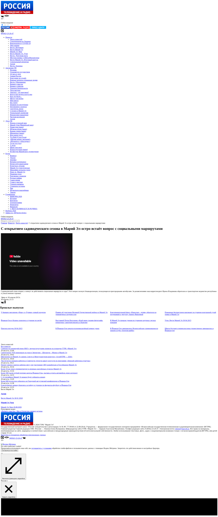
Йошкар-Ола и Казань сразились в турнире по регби (21, 320)
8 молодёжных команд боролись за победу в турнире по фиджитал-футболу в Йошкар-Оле (36, 385)
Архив (3, 394)
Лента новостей (22, 223)
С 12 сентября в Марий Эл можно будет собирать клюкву (23, 377)
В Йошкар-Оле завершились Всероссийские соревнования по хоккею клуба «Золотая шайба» (134, 329)
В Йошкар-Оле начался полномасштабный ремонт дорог (77, 328)
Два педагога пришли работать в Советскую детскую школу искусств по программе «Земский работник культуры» (45, 361)
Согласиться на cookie (9, 450)
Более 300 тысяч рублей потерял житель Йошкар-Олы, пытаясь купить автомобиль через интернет (39, 373)
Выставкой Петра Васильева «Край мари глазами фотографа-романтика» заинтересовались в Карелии (79, 321)
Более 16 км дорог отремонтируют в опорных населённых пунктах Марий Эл (31, 369)
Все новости (6, 346)
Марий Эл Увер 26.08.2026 (11, 407)
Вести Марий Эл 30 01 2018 (12, 398)
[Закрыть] (2, 453)
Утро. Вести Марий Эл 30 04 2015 (178, 320)
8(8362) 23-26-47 (7, 33)
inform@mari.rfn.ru (182, 429)
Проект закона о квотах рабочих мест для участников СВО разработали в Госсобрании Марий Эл (39, 365)
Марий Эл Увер (7, 403)
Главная (4, 223)
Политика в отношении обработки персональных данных (23, 435)
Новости (11, 223)
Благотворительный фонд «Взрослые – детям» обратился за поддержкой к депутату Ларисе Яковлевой (133, 313)
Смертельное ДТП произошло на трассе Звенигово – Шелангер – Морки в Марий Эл (34, 353)
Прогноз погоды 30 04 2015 (11, 328)
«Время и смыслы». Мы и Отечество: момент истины (21, 411)
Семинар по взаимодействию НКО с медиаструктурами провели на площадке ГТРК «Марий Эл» (39, 349)
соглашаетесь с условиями (41, 448)
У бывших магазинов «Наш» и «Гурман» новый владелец (23, 312)
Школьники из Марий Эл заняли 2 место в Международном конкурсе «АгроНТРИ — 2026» (36, 357)
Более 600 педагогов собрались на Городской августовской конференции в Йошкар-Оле (35, 381)
